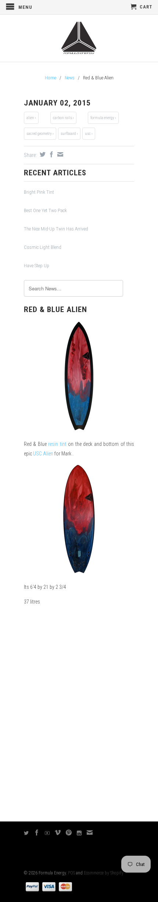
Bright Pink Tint (39, 192)
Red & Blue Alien (55, 309)
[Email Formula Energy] (90, 832)
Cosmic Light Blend (42, 247)
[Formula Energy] (79, 38)
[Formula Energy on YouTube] (47, 833)
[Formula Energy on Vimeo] (58, 832)
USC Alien (43, 454)
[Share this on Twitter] (42, 154)
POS (71, 873)
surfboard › (69, 133)
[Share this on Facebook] (50, 154)
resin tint (57, 444)
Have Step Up (36, 265)
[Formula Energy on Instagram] (79, 833)
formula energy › (103, 117)
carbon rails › (63, 117)
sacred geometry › (40, 133)
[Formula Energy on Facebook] (37, 832)
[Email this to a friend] (59, 154)
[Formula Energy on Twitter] (26, 833)
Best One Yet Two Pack (45, 210)
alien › (31, 117)
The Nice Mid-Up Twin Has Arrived (56, 229)
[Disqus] (79, 713)
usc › (89, 133)
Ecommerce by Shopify (103, 873)
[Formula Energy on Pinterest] (69, 832)
